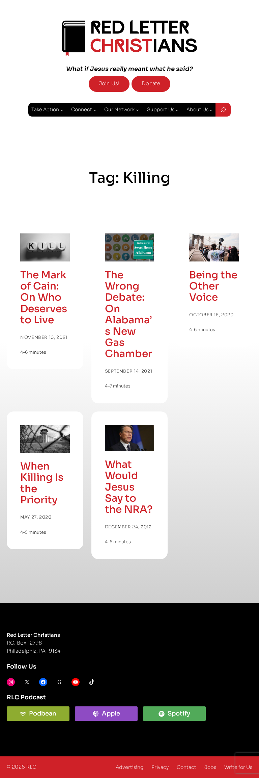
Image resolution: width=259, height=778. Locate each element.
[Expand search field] (223, 110)
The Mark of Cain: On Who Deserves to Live (43, 298)
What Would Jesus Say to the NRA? (128, 487)
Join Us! (109, 83)
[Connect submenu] (94, 109)
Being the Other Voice (213, 286)
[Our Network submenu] (137, 109)
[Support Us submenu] (176, 109)
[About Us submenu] (210, 109)
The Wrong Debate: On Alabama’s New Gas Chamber (128, 315)
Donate (151, 83)
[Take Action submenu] (61, 109)
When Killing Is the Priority (41, 483)
